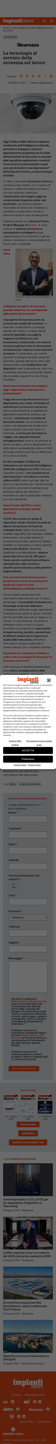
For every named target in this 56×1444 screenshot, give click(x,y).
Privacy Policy (34, 765)
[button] (48, 680)
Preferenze (28, 759)
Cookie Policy (20, 765)
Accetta (28, 750)
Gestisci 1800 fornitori (15, 743)
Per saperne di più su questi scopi (39, 743)
